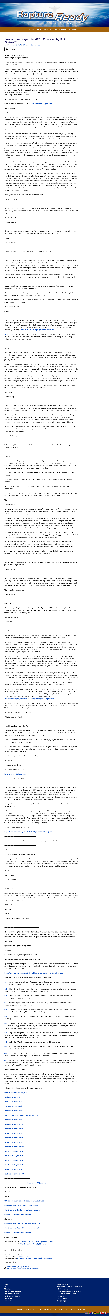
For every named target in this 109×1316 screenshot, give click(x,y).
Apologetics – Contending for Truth (69, 1291)
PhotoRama (8, 1298)
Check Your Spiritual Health (66, 1294)
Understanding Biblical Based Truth (69, 1287)
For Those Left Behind (12, 1296)
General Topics (62, 1301)
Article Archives (62, 1284)
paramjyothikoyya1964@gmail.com (42, 699)
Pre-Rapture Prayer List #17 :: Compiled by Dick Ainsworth (34, 1258)
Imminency (61, 1296)
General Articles (36, 45)
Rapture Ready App (63, 1298)
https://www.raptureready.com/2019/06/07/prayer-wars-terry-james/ (28, 832)
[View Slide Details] (54, 15)
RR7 (24, 45)
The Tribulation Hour (11, 1294)
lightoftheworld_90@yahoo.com (16, 699)
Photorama (60, 29)
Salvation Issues (62, 1289)
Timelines (48, 29)
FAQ (5, 1287)
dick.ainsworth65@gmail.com (42, 104)
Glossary (73, 29)
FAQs (39, 29)
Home (31, 29)
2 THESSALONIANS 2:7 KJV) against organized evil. (36, 330)
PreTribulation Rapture (12, 1291)
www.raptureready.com (44, 1242)
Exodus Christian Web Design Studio (71, 1309)
